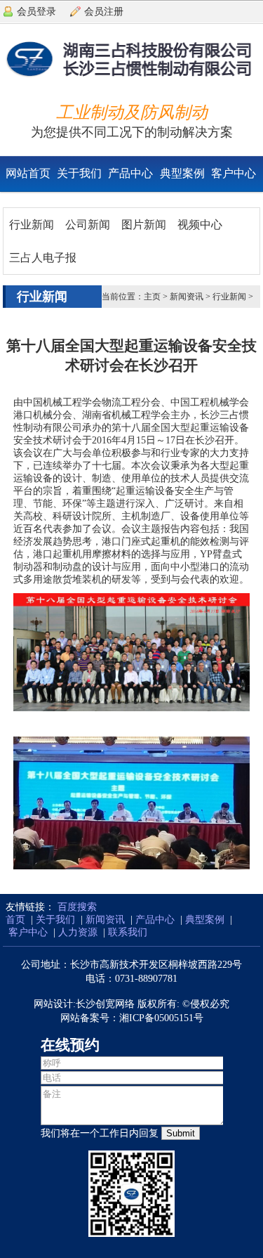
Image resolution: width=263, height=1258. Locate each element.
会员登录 (36, 11)
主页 (152, 296)
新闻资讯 (186, 296)
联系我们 (127, 932)
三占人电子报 (42, 258)
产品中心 (130, 173)
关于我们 (79, 173)
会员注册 (103, 11)
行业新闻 (31, 225)
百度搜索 (77, 907)
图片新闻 (143, 225)
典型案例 (182, 173)
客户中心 (233, 173)
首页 (15, 919)
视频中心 (199, 225)
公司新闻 (87, 225)
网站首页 (28, 173)
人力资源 (77, 932)
